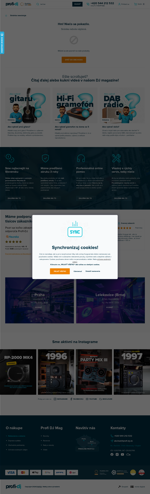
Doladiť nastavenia (93, 271)
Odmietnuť (78, 271)
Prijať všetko (60, 271)
